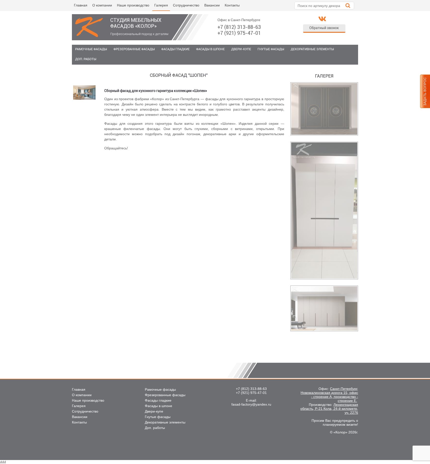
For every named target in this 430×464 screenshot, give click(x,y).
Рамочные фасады (91, 49)
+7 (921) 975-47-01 (239, 33)
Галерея (161, 5)
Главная (80, 5)
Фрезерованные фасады (134, 49)
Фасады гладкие (175, 49)
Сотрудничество (186, 5)
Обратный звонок (324, 28)
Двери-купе (241, 49)
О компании (102, 5)
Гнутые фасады (271, 49)
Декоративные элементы (312, 49)
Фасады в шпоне (210, 49)
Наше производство (133, 5)
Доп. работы (85, 59)
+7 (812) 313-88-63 (239, 27)
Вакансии (212, 5)
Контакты (232, 5)
